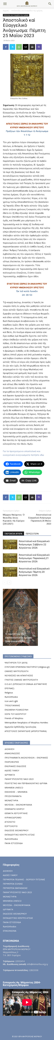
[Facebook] (6, 47)
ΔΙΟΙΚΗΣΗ (9, 749)
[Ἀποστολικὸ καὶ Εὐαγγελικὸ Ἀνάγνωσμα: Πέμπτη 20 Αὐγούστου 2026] (10, 572)
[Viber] (39, 47)
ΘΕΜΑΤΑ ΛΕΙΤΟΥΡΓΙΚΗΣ (16, 813)
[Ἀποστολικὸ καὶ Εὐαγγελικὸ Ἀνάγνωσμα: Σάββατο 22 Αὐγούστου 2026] (10, 544)
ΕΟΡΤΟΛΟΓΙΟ (11, 826)
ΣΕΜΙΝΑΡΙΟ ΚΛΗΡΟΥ (14, 809)
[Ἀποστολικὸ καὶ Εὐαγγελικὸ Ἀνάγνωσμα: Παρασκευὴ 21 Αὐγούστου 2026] (10, 558)
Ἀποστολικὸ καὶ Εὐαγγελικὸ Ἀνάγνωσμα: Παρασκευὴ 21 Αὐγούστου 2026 (34, 558)
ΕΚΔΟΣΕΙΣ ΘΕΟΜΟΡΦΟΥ (16, 830)
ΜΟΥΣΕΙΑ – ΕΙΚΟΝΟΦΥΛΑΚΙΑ (18, 804)
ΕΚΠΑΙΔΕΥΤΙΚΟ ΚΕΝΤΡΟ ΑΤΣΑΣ (20, 834)
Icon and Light (11, 701)
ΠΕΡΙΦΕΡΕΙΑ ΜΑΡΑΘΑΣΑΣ (15, 888)
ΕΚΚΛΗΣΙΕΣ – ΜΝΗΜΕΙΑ (16, 792)
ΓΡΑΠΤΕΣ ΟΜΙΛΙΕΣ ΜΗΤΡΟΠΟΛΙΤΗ (21, 679)
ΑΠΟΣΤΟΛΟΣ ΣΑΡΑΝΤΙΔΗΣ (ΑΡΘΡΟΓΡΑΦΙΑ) (26, 731)
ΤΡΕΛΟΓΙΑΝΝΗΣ (12, 705)
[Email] (26, 47)
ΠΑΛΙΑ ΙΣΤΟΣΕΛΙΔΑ (14, 843)
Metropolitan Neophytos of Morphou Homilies (26, 722)
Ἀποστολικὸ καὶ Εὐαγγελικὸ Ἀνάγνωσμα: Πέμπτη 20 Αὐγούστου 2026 (34, 572)
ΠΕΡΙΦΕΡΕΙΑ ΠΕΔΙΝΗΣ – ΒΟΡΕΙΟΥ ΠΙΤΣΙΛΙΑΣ (24, 879)
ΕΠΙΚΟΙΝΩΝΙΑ (9, 930)
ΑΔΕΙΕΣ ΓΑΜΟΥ (12, 770)
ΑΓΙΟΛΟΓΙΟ (10, 821)
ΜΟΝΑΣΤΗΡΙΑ (11, 800)
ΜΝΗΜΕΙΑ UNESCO (14, 787)
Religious (9, 692)
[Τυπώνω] (32, 47)
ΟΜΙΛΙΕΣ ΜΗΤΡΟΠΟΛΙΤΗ (16, 671)
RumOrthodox (11, 697)
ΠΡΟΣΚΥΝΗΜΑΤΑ (13, 796)
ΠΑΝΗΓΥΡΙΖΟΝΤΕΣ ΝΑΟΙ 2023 (19, 779)
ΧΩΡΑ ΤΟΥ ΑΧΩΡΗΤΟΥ (15, 714)
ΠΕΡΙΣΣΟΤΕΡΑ (32, 534)
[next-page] (9, 582)
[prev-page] (4, 582)
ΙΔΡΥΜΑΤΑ (10, 774)
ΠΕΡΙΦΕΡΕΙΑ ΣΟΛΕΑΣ (13, 883)
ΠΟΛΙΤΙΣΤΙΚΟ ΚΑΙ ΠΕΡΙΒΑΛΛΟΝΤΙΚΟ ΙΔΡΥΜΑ (26, 783)
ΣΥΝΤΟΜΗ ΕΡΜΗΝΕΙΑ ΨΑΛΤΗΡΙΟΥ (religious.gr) (27, 667)
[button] (5, 4)
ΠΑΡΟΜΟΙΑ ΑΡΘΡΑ (13, 534)
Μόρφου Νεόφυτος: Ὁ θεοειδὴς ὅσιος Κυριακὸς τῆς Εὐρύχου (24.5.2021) (13, 519)
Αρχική (6, 10)
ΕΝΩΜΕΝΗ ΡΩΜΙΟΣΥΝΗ (16, 709)
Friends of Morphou (14, 718)
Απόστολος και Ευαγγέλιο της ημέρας (26, 10)
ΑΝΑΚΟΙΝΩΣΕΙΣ (12, 753)
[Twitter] (12, 47)
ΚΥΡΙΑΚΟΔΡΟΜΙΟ (13, 817)
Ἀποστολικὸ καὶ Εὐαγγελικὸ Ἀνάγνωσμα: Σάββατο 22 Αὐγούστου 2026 (34, 544)
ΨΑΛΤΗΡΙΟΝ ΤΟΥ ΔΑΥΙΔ (16, 662)
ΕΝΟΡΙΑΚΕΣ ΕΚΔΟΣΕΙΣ (15, 766)
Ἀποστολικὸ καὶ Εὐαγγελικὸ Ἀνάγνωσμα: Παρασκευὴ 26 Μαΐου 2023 (39, 519)
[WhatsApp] (19, 47)
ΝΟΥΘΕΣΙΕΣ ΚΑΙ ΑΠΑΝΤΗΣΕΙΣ (19, 675)
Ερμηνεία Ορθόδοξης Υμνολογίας (20, 726)
